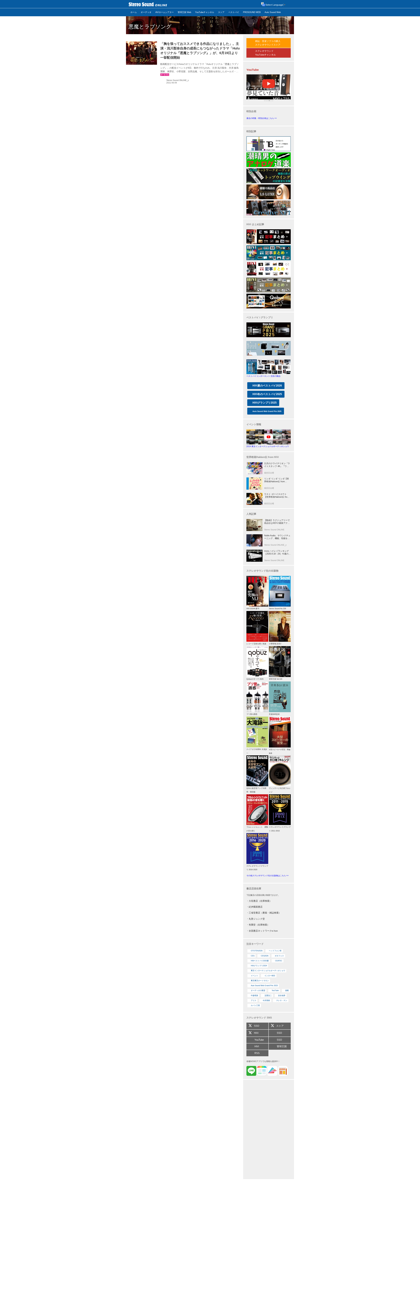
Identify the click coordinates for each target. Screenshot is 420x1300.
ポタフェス (279, 956)
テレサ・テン (281, 1000)
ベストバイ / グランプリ (259, 317)
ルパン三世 (255, 1005)
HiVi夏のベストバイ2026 (267, 385)
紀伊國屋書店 (255, 906)
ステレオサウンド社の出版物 (262, 570)
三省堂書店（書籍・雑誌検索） (265, 912)
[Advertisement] (268, 1130)
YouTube (275, 990)
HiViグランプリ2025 (264, 402)
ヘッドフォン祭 (275, 951)
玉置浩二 (268, 995)
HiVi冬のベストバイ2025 (267, 394)
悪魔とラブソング (149, 27)
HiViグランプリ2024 (259, 966)
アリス (253, 1000)
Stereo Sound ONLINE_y (177, 80)
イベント (254, 976)
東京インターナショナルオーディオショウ (268, 971)
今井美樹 (266, 1000)
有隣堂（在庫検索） (259, 924)
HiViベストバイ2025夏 (260, 961)
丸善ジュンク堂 (257, 918)
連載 (287, 990)
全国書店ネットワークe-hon (263, 930)
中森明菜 (254, 995)
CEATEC (278, 961)
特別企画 (251, 111)
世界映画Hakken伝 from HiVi (262, 457)
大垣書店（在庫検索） (260, 901)
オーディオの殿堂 (258, 990)
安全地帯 (281, 995)
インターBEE (269, 976)
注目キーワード (255, 943)
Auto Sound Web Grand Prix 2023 (264, 985)
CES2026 (264, 956)
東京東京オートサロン (260, 981)
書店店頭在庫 (253, 888)
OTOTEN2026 (256, 951)
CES (252, 956)
